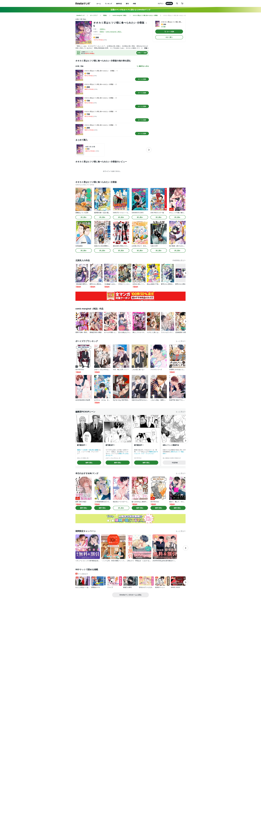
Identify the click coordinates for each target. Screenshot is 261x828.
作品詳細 (175, 463)
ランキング (108, 3)
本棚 (134, 3)
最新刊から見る (144, 66)
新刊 (127, 3)
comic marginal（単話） (114, 32)
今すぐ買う (169, 37)
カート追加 (170, 31)
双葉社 (102, 32)
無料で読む (89, 463)
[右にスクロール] (148, 149)
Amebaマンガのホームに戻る (130, 595)
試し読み (83, 217)
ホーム (99, 3)
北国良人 (102, 29)
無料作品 (119, 3)
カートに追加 (142, 79)
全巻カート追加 (142, 53)
